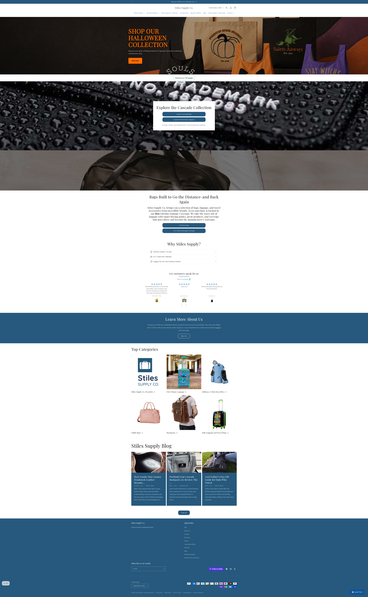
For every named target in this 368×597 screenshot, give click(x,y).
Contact (186, 534)
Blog (185, 551)
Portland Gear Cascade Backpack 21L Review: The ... (184, 479)
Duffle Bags (136, 433)
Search (186, 541)
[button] (139, 13)
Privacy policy (159, 592)
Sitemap (186, 547)
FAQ (185, 527)
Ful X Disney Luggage (175, 392)
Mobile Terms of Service (191, 558)
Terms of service (177, 592)
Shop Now (135, 61)
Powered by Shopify (149, 592)
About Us (184, 336)
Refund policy (168, 592)
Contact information (198, 592)
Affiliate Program (189, 554)
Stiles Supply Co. (139, 592)
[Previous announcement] (132, 2)
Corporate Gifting (189, 544)
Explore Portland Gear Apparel (184, 119)
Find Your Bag (184, 225)
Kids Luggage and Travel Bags (214, 433)
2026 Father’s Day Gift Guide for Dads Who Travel (217, 479)
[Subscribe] (163, 569)
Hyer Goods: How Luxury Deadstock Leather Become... (147, 479)
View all (184, 513)
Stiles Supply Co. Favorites (142, 392)
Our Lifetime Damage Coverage (184, 231)
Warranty (187, 537)
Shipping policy (187, 592)
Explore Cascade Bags (184, 114)
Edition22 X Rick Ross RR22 (213, 392)
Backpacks (171, 433)
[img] (184, 276)
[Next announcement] (236, 2)
